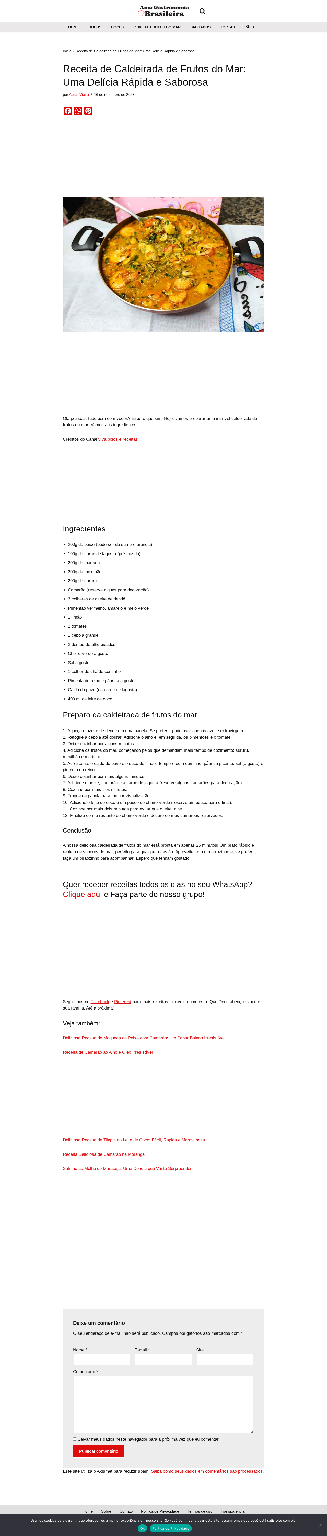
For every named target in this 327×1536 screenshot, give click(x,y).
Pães (249, 27)
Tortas (227, 27)
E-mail (142, 1350)
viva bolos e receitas (118, 439)
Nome (80, 1350)
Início (67, 51)
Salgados (200, 27)
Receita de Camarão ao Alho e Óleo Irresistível (108, 1052)
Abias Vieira (79, 94)
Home (73, 27)
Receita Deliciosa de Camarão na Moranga (104, 1154)
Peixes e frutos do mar (157, 27)
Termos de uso (200, 1511)
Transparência (232, 1511)
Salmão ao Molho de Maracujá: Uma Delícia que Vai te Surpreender (127, 1168)
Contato (126, 1511)
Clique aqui (82, 894)
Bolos (95, 27)
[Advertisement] (163, 159)
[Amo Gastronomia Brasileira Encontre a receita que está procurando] (163, 11)
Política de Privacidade (160, 1511)
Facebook (100, 1001)
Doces (117, 27)
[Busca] (202, 11)
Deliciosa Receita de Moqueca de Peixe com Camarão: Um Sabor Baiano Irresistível (144, 1038)
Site (200, 1350)
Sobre (106, 1511)
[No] (320, 1525)
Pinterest (122, 1001)
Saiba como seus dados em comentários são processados (207, 1471)
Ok (142, 1528)
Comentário (85, 1371)
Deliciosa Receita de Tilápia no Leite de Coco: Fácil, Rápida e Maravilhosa (134, 1140)
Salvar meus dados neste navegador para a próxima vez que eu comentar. (149, 1439)
